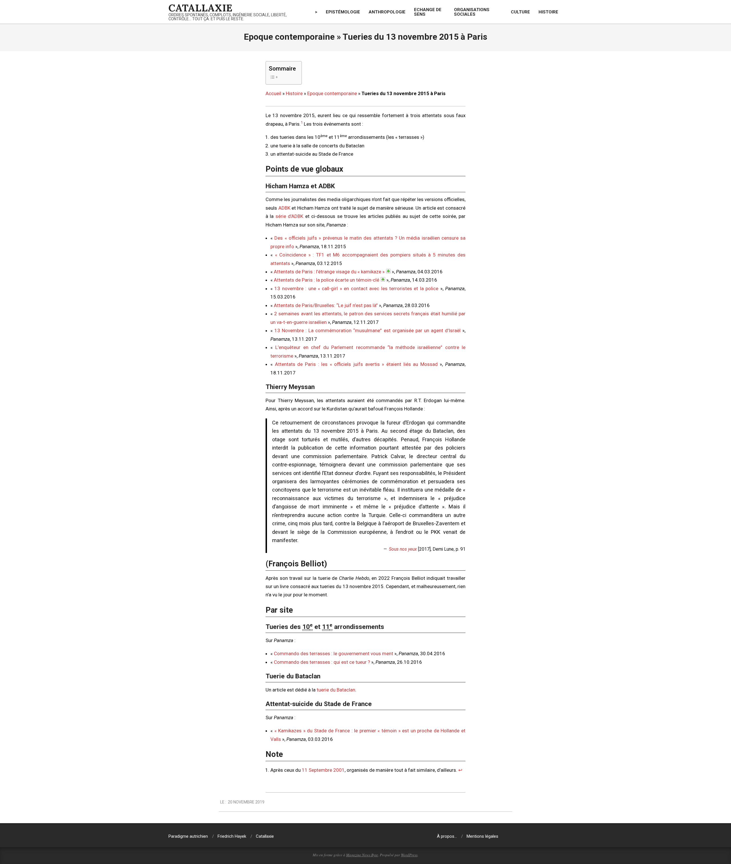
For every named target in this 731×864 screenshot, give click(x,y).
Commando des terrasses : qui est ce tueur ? (322, 662)
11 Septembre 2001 (323, 770)
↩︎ (460, 770)
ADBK (284, 208)
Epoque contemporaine (332, 93)
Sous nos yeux (403, 549)
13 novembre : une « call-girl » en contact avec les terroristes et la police (356, 288)
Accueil (273, 93)
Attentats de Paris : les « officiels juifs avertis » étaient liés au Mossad (356, 364)
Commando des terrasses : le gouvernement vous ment (333, 653)
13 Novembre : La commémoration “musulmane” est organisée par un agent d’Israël (367, 330)
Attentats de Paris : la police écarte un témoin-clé (326, 280)
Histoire (294, 93)
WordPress (409, 854)
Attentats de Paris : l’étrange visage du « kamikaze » (329, 271)
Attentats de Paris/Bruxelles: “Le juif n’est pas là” (326, 305)
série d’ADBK (289, 216)
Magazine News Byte (362, 854)
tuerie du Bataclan (336, 690)
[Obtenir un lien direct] (388, 271)
